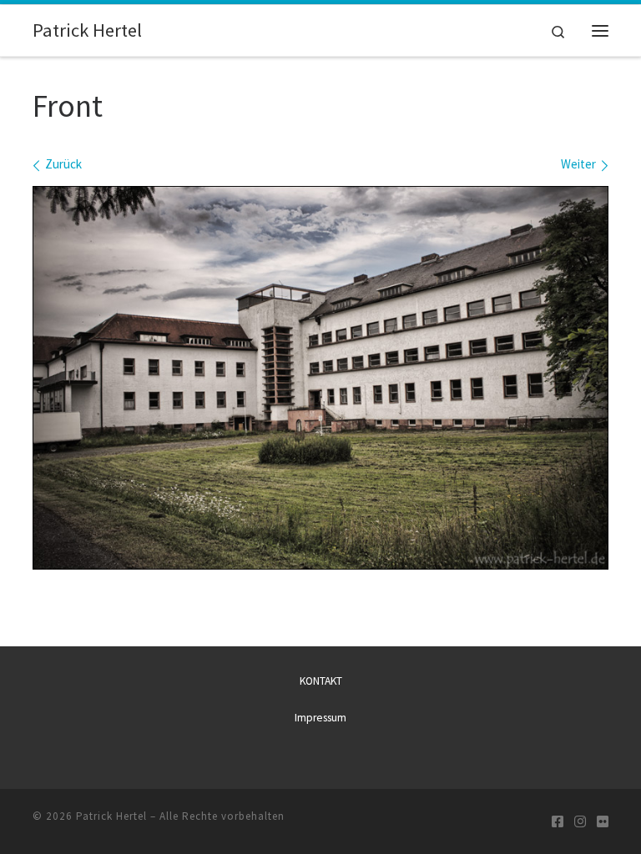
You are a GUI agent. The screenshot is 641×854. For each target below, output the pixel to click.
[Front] (320, 378)
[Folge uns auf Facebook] (557, 821)
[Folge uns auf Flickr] (602, 821)
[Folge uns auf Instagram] (580, 821)
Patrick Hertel (111, 816)
